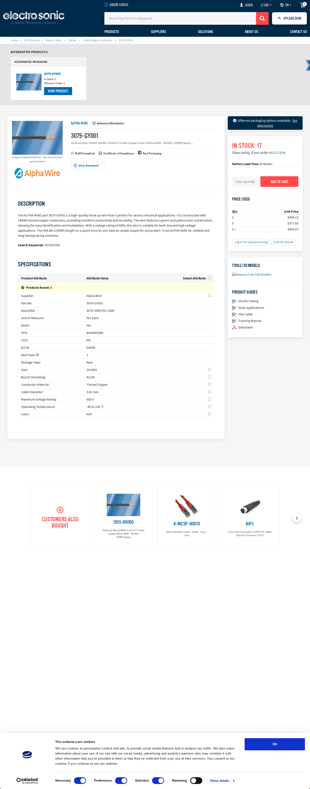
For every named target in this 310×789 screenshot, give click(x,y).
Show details (219, 780)
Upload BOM (292, 18)
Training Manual (249, 321)
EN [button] (286, 5)
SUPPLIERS (158, 32)
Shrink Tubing (248, 301)
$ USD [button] (265, 5)
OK (274, 744)
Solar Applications (251, 307)
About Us (251, 32)
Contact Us (298, 32)
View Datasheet (88, 165)
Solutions (205, 32)
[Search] (262, 18)
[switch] (121, 780)
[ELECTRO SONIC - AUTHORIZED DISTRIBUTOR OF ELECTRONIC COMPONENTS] (33, 17)
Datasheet (245, 327)
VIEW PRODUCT (58, 91)
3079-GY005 (52, 73)
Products (111, 32)
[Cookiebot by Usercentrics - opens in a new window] (27, 781)
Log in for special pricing (251, 242)
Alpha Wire (79, 123)
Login (249, 5)
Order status (119, 5)
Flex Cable (245, 314)
